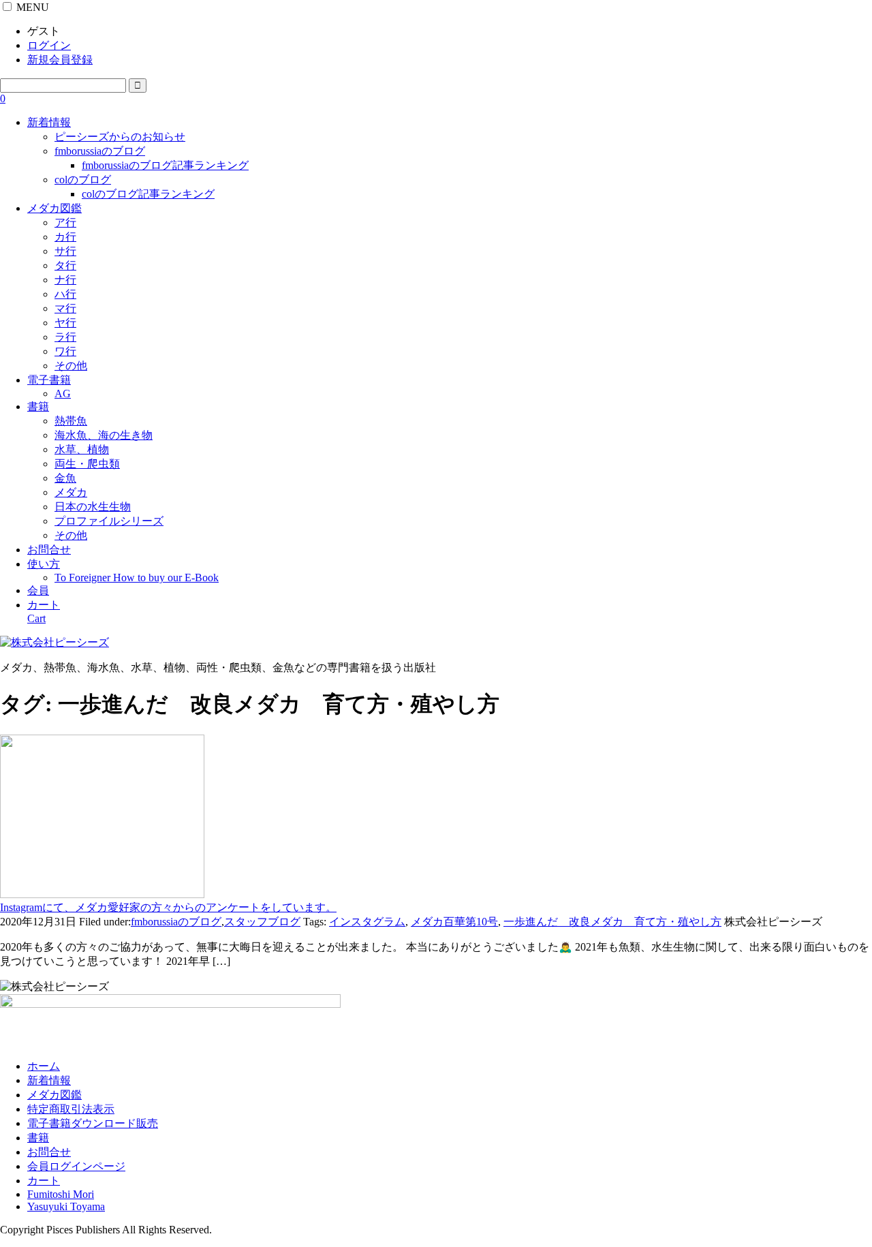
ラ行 (65, 337)
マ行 (65, 308)
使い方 (43, 564)
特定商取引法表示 (70, 1109)
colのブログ (82, 179)
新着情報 (49, 122)
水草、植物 (81, 449)
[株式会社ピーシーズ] (54, 642)
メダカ (70, 492)
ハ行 (65, 294)
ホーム (43, 1066)
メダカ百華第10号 (454, 921)
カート (43, 1180)
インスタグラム (367, 921)
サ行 (65, 251)
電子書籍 (49, 380)
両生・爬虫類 (87, 463)
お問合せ (49, 549)
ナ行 (65, 280)
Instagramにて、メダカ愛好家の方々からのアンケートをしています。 (168, 907)
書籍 (38, 406)
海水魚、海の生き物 (103, 435)
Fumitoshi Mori (60, 1194)
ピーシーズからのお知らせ (119, 136)
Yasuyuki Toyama (66, 1206)
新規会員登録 (60, 59)
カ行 (65, 237)
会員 (38, 590)
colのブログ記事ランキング (148, 194)
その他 (70, 365)
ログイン (49, 45)
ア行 (65, 222)
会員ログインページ (76, 1166)
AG (62, 393)
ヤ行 (65, 322)
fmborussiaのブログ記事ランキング (165, 165)
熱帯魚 (70, 421)
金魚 (65, 478)
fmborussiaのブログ (99, 151)
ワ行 (65, 351)
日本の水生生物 (92, 506)
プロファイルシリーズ (109, 521)
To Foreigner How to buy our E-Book (136, 577)
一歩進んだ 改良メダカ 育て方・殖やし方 (612, 921)
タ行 (65, 265)
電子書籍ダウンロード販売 (92, 1123)
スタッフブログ (262, 921)
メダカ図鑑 (54, 208)
